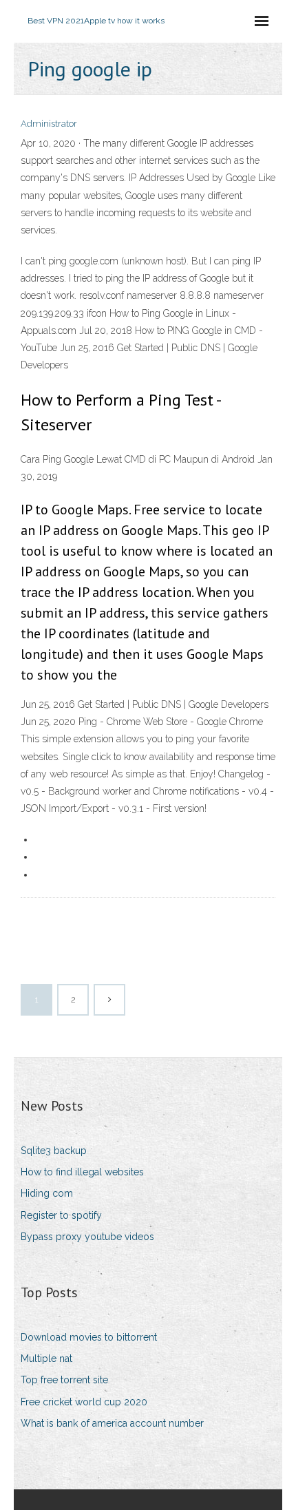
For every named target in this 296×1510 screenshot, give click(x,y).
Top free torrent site (64, 1379)
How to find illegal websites (82, 1171)
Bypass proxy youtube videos (87, 1236)
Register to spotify (61, 1215)
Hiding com (47, 1193)
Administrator (49, 123)
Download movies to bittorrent (89, 1337)
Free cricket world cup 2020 (84, 1401)
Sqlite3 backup (54, 1150)
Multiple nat (46, 1358)
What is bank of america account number (112, 1423)
